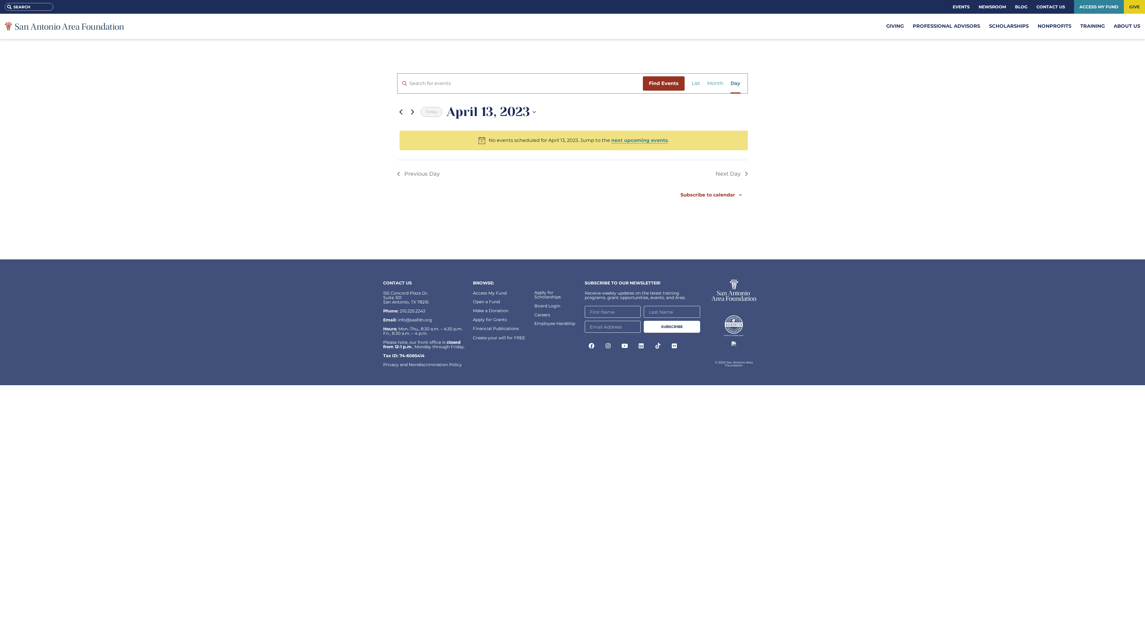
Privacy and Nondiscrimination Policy (422, 364)
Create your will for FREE (499, 337)
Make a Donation (490, 310)
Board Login (547, 306)
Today (431, 111)
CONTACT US (397, 283)
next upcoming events (639, 140)
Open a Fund (486, 301)
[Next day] (412, 112)
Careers (542, 315)
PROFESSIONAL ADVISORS (946, 26)
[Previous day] (400, 112)
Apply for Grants (490, 319)
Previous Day (422, 174)
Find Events (664, 83)
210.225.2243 (412, 311)
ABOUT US (1127, 26)
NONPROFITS (1054, 26)
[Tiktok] (658, 345)
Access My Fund (490, 293)
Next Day (728, 174)
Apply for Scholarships (547, 295)
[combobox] (29, 7)
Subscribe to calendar (707, 195)
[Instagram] (608, 345)
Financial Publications (496, 328)
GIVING (895, 26)
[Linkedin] (641, 345)
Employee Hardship (554, 323)
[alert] (574, 140)
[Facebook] (591, 345)
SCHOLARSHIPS (1009, 26)
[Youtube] (625, 345)
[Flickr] (674, 345)
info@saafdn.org (415, 320)
